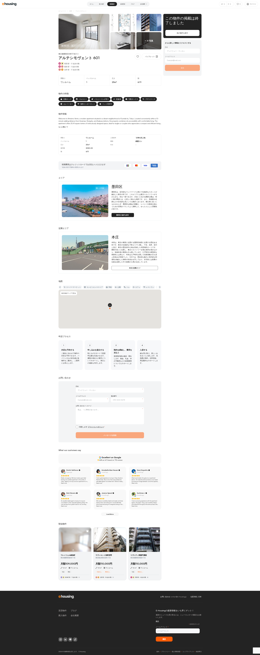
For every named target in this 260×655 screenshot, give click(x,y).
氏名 (77, 386)
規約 (157, 651)
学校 (110, 287)
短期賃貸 (122, 4)
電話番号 (114, 396)
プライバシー (165, 651)
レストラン (150, 287)
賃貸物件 (112, 4)
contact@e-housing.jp (178, 597)
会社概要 (142, 4)
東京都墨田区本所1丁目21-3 (68, 54)
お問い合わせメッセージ (83, 406)
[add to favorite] (138, 56)
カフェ (137, 287)
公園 (119, 287)
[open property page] (75, 553)
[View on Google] (63, 471)
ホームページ (62, 11)
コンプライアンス (188, 651)
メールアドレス (81, 396)
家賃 (70, 11)
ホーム (91, 4)
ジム (128, 287)
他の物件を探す (182, 33)
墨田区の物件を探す (122, 215)
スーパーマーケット (73, 287)
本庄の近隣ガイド (134, 268)
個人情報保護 (176, 651)
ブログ (132, 4)
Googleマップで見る (68, 293)
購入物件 (101, 4)
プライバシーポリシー (96, 427)
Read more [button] (64, 483)
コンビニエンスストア (95, 287)
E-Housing (82, 651)
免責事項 (199, 651)
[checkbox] (77, 427)
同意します (92, 427)
